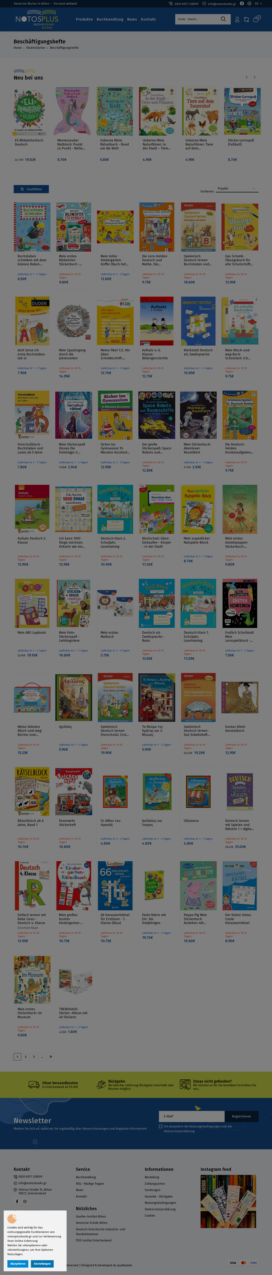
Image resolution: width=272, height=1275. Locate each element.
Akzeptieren (17, 1263)
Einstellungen (42, 1263)
